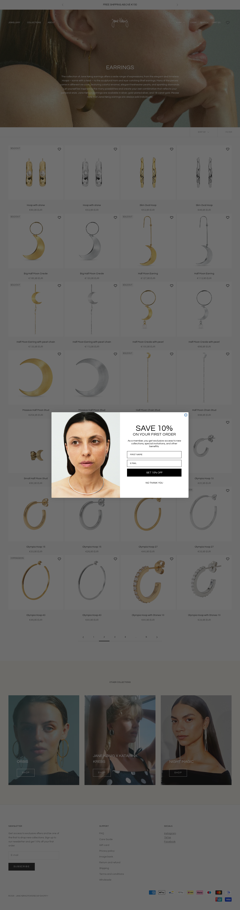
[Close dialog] (185, 415)
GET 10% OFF (154, 472)
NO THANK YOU (154, 483)
